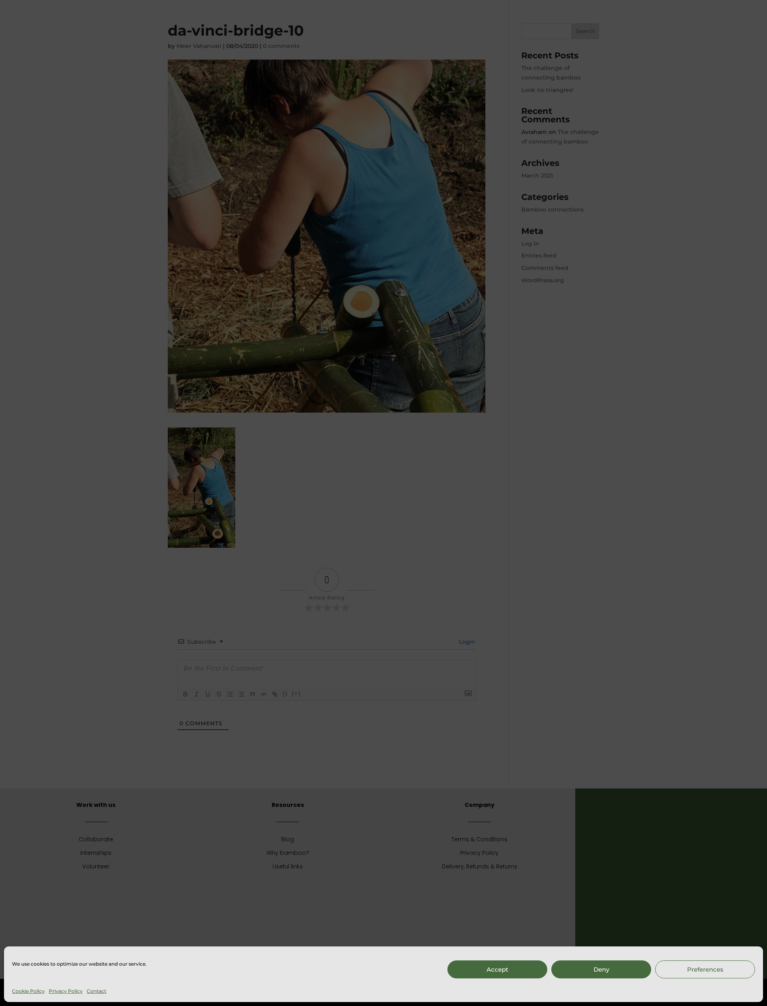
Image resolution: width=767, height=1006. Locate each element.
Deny (601, 969)
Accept (497, 969)
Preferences (705, 969)
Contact (96, 991)
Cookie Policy (28, 991)
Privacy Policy (66, 991)
